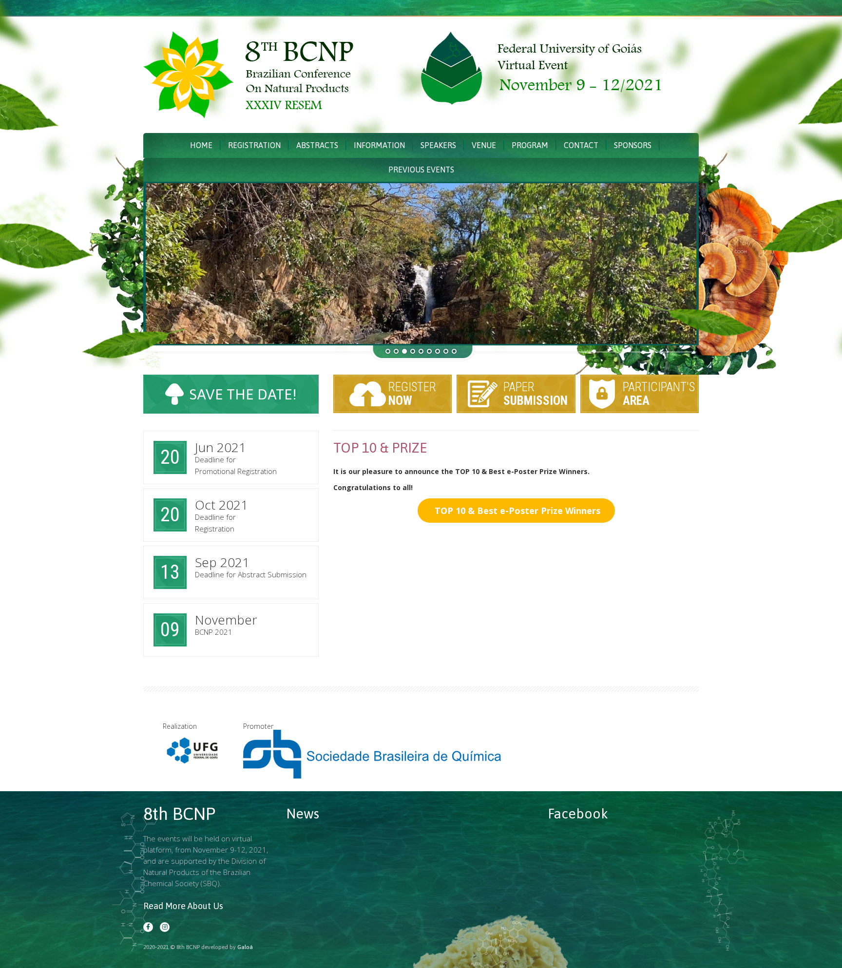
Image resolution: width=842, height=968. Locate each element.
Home (201, 145)
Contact (581, 145)
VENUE (484, 145)
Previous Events (421, 169)
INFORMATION (379, 145)
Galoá (245, 947)
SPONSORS (632, 145)
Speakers (438, 145)
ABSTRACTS (317, 145)
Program (530, 145)
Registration (254, 145)
